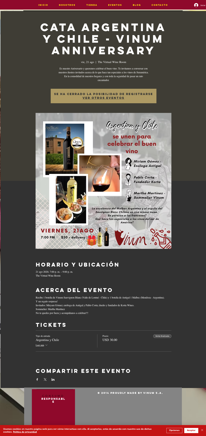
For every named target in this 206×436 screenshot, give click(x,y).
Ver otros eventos (103, 98)
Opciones (174, 430)
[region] (53, 411)
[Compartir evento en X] (45, 379)
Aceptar (191, 430)
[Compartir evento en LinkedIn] (53, 379)
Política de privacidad (25, 432)
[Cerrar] (202, 430)
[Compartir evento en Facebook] (37, 379)
